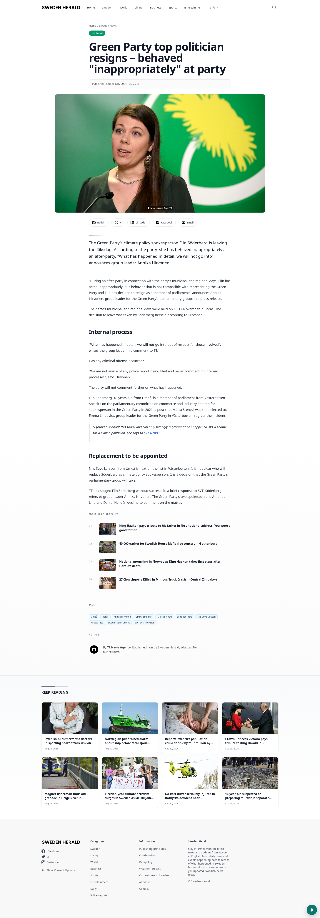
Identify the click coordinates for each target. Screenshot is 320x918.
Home (91, 7)
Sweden (107, 7)
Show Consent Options (61, 870)
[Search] (274, 7)
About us (144, 882)
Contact (144, 888)
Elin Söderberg (184, 616)
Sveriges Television (144, 622)
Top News (97, 33)
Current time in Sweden (154, 875)
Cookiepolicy (147, 855)
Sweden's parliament (119, 622)
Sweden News (108, 25)
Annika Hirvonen (122, 616)
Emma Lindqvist (144, 616)
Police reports (98, 895)
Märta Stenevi (164, 616)
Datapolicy (145, 862)
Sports (173, 7)
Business (155, 7)
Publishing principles (152, 848)
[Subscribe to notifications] (312, 910)
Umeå (94, 616)
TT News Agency (119, 647)
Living (139, 7)
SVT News (151, 433)
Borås (105, 616)
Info (212, 7)
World (123, 7)
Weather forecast (150, 868)
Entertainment (193, 7)
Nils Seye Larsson (206, 616)
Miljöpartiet (97, 622)
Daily (93, 888)
